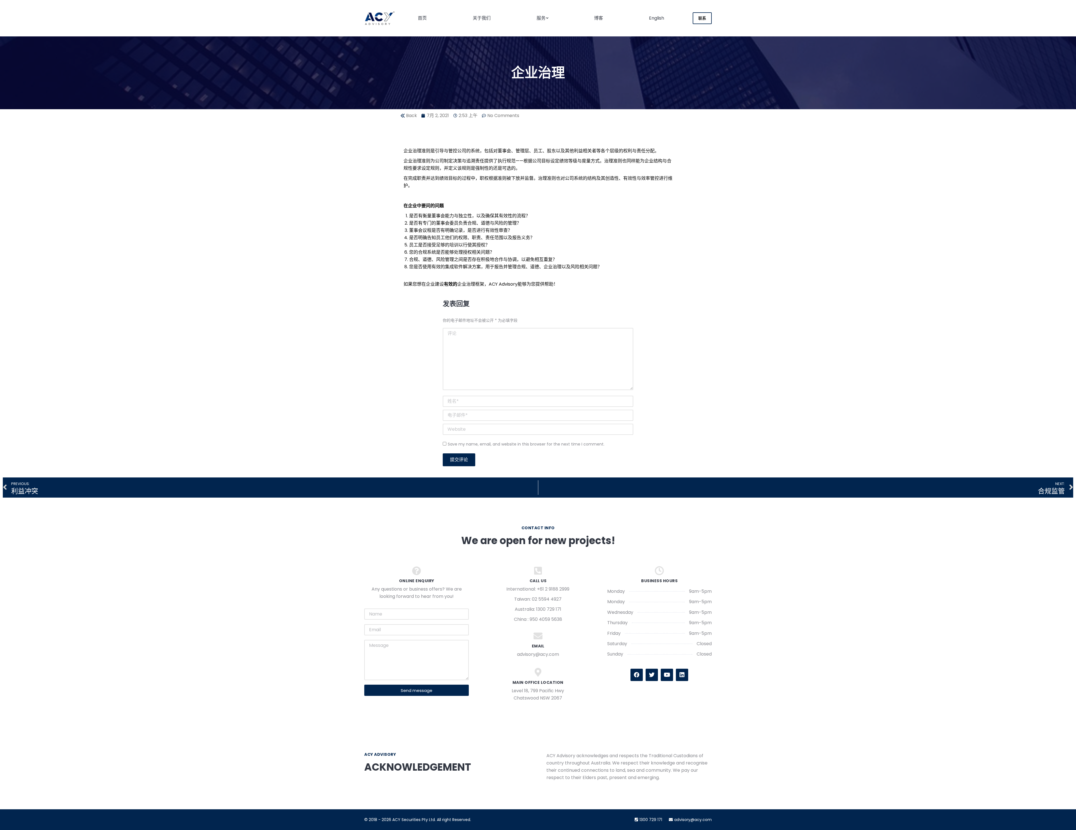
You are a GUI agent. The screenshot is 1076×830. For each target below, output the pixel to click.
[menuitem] (422, 18)
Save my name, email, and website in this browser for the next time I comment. (526, 444)
